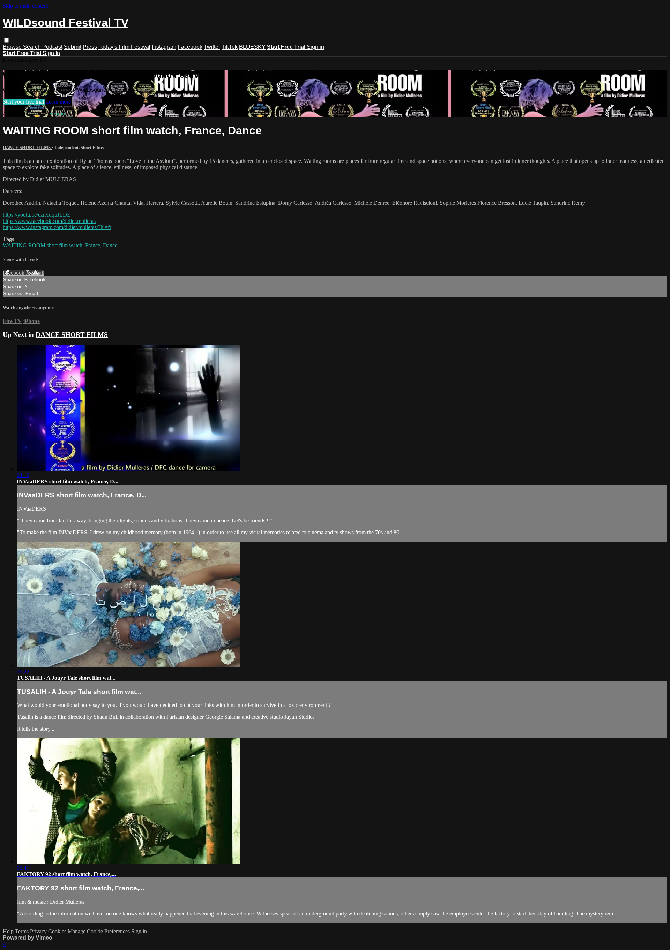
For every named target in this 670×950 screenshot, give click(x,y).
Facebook (190, 47)
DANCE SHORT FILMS (27, 147)
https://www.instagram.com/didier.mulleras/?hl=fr (57, 227)
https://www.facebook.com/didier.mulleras (49, 221)
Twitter (212, 47)
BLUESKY (252, 47)
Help (9, 931)
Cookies (58, 931)
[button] (6, 40)
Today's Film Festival (124, 47)
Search (32, 47)
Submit (72, 47)
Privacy (39, 931)
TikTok (230, 47)
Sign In (51, 53)
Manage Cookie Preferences (99, 931)
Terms (22, 931)
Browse (13, 47)
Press (90, 47)
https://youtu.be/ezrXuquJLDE (36, 215)
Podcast (52, 47)
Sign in (315, 47)
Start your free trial (24, 102)
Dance (110, 245)
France (92, 245)
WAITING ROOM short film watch (42, 245)
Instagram (164, 47)
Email (37, 273)
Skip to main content (25, 6)
